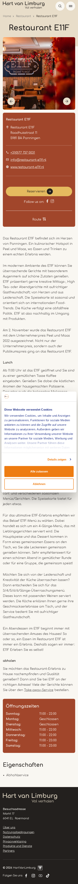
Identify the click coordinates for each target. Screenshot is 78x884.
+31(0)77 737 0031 (22, 152)
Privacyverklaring (14, 841)
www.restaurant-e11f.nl (27, 167)
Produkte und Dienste (17, 846)
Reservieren (36, 191)
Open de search (60, 6)
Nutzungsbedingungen (18, 832)
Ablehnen (39, 484)
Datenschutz (11, 836)
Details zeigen (57, 459)
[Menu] (70, 6)
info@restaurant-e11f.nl (28, 160)
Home (7, 16)
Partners (9, 850)
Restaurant (23, 16)
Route (36, 219)
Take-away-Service (38, 690)
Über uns (9, 827)
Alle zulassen (39, 471)
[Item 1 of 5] (39, 73)
